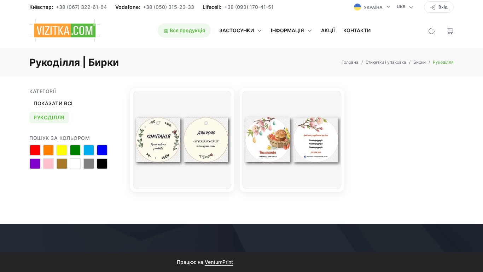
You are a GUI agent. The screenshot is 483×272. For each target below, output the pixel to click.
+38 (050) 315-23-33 (168, 7)
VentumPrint (219, 262)
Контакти (357, 30)
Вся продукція (187, 30)
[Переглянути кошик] (450, 30)
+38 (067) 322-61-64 (81, 7)
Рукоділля (49, 117)
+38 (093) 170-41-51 (249, 7)
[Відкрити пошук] (431, 30)
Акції (328, 30)
